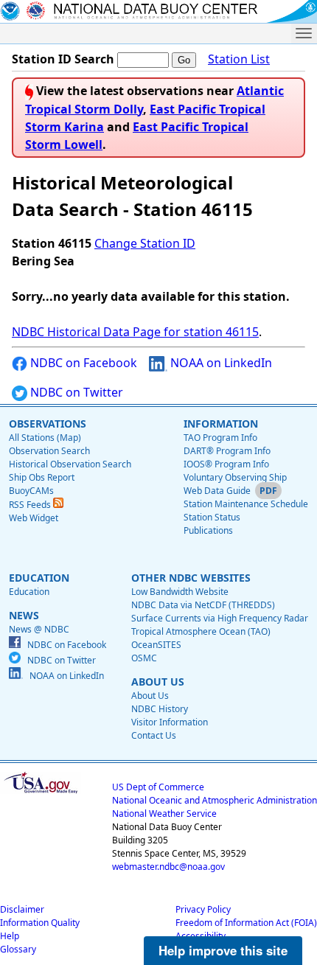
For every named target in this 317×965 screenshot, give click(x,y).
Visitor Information (169, 722)
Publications (208, 530)
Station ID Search (63, 59)
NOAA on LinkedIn (219, 363)
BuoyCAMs (31, 490)
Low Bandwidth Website (180, 591)
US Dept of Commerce (158, 787)
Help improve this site (223, 950)
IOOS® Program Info (226, 464)
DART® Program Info (227, 451)
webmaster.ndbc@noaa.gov (168, 866)
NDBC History (159, 709)
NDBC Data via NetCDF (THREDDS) (203, 605)
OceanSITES (156, 644)
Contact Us (153, 735)
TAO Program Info (220, 437)
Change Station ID (144, 243)
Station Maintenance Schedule (246, 504)
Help (9, 936)
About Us (150, 695)
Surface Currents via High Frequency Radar (219, 618)
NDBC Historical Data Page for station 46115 (135, 332)
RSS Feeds (31, 504)
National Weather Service (164, 813)
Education (29, 591)
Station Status (212, 517)
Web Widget (33, 518)
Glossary (18, 949)
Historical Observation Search (70, 464)
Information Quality (40, 922)
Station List (239, 59)
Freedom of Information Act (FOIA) (246, 922)
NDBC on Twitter (75, 392)
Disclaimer (22, 909)
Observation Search (49, 451)
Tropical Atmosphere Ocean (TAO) (201, 631)
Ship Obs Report (41, 477)
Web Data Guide (217, 490)
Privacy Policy (203, 909)
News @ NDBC (39, 629)
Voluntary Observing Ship (235, 477)
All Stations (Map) (45, 437)
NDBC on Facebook (82, 363)
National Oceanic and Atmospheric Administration (214, 800)
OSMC (144, 658)
